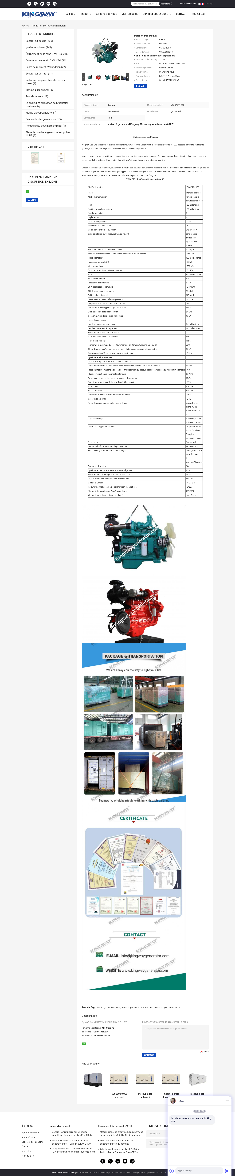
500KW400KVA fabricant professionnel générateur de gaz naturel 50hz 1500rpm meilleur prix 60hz (119, 1096)
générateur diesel (35, 47)
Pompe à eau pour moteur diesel (44, 125)
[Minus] (227, 1101)
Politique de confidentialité (63, 1173)
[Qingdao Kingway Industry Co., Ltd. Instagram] (55, 4)
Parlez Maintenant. (188, 4)
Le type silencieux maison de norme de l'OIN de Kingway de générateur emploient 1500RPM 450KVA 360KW (73, 1150)
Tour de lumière (34, 96)
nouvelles (198, 14)
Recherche (165, 4)
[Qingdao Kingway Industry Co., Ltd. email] (30, 192)
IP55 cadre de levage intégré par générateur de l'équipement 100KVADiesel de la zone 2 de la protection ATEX (116, 1142)
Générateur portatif (36, 73)
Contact (181, 14)
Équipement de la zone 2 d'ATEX (44, 54)
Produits (85, 14)
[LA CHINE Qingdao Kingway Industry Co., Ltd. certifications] (35, 158)
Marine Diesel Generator (39, 112)
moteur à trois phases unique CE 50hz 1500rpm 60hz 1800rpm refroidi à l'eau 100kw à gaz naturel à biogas (171, 1096)
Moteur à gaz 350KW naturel (108, 1007)
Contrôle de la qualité (157, 14)
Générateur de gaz (36, 40)
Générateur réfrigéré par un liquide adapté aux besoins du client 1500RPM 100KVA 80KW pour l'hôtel (72, 1134)
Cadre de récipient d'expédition (43, 67)
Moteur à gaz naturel (54, 25)
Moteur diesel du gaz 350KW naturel (164, 1007)
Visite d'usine (130, 14)
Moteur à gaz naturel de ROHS (134, 1007)
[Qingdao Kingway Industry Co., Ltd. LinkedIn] (42, 4)
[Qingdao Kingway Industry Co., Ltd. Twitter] (36, 4)
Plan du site (28, 1155)
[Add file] (171, 1170)
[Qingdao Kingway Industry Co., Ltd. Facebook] (29, 4)
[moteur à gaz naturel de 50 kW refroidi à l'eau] (197, 1079)
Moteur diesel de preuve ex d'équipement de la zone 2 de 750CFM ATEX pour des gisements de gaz (121, 1134)
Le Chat (140, 86)
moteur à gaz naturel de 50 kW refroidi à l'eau (197, 1096)
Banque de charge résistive (41, 119)
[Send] (227, 1170)
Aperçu (70, 14)
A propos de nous (106, 14)
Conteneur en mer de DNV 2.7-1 (43, 60)
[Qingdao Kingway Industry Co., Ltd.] (39, 14)
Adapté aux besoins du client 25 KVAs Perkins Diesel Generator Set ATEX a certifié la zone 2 (119, 1151)
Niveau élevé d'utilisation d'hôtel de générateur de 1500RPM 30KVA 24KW (71, 1142)
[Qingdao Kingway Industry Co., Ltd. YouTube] (48, 4)
